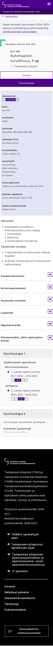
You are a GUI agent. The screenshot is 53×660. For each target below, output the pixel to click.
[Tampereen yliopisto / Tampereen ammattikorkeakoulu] (18, 3)
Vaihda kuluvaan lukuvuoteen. (20, 31)
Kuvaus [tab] (26, 75)
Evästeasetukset (15, 609)
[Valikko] (47, 4)
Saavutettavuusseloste (19, 598)
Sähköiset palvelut (16, 592)
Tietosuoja (11, 604)
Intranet (9, 586)
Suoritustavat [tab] (26, 83)
